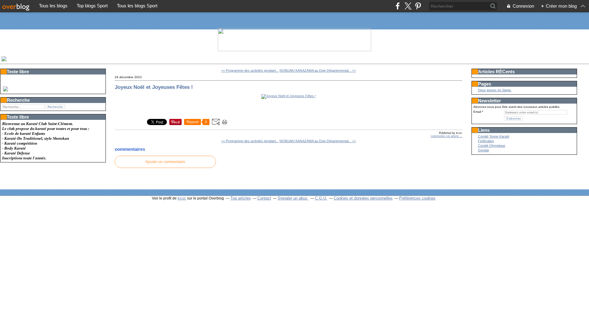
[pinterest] (418, 6)
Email (477, 111)
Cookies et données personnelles (363, 198)
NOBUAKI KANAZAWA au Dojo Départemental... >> (317, 70)
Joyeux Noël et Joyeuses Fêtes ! (154, 87)
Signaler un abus (293, 198)
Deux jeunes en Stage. (495, 90)
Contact (264, 198)
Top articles (240, 198)
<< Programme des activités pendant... (250, 70)
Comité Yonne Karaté (493, 136)
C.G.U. (321, 198)
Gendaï (483, 150)
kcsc (182, 198)
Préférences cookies (417, 198)
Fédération (486, 141)
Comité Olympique (491, 145)
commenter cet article (445, 136)
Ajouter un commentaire (165, 162)
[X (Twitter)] (408, 6)
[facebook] (398, 6)
